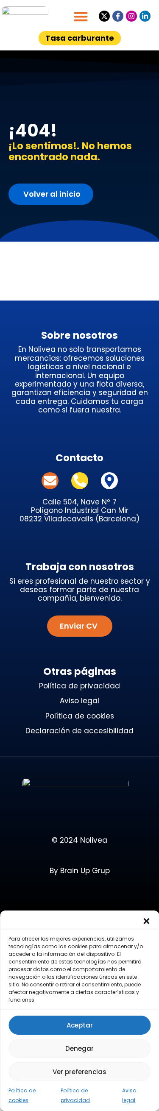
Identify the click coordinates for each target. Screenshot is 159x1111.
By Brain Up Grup (80, 871)
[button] (146, 921)
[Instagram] (131, 16)
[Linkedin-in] (145, 16)
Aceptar (80, 1025)
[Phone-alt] (79, 480)
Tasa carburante (79, 38)
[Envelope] (50, 480)
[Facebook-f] (117, 16)
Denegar (79, 1048)
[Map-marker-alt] (109, 480)
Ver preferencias (79, 1071)
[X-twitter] (104, 16)
